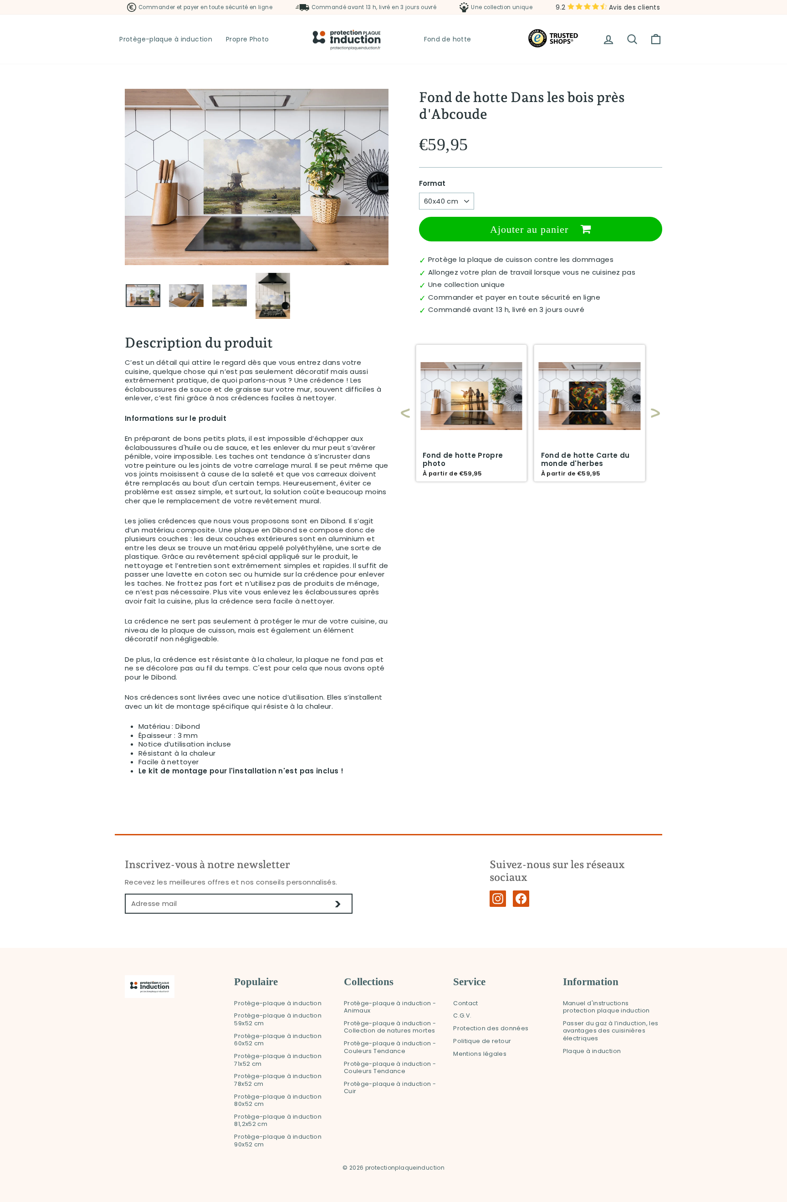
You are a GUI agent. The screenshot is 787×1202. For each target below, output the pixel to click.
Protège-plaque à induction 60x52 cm (278, 1040)
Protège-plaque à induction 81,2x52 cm (278, 1120)
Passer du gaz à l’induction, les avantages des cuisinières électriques (611, 1030)
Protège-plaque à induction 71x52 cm (278, 1060)
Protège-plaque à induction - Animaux (390, 1007)
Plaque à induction (592, 1051)
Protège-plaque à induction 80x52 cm (278, 1100)
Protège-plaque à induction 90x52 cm (278, 1140)
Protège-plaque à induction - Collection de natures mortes (390, 1027)
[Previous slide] (405, 413)
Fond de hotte (447, 39)
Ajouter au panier (531, 229)
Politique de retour (482, 1041)
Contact (465, 1003)
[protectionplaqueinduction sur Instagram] (497, 898)
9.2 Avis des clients (608, 7)
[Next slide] (650, 413)
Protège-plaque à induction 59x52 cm (278, 1019)
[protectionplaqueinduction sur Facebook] (521, 898)
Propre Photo (247, 39)
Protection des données (490, 1028)
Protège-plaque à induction (165, 39)
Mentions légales (479, 1054)
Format (432, 183)
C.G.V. (462, 1015)
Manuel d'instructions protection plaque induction (606, 1007)
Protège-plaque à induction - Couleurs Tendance (390, 1047)
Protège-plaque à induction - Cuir (390, 1087)
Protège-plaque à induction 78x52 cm (278, 1080)
